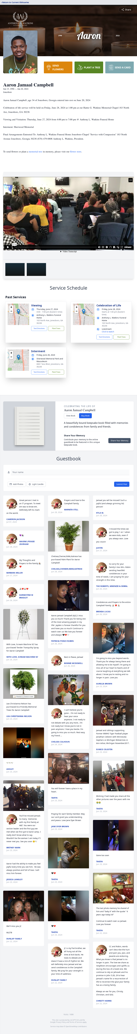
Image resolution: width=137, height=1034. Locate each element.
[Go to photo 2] (22, 809)
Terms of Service (76, 1022)
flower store (75, 151)
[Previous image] (5, 795)
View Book (70, 415)
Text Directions (39, 328)
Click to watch (108, 331)
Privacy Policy (61, 1022)
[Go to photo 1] (20, 809)
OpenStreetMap (71, 1026)
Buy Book (85, 415)
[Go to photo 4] (25, 809)
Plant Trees (56, 328)
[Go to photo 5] (26, 809)
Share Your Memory (119, 440)
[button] (18, 311)
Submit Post (121, 484)
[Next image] (41, 795)
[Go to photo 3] (23, 809)
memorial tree (35, 151)
